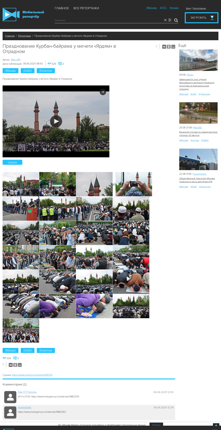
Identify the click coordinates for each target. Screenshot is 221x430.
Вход (188, 8)
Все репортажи (86, 8)
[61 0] (198, 159)
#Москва (151, 7)
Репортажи (24, 35)
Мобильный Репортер (23, 14)
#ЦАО (193, 94)
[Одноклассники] (169, 47)
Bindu (190, 74)
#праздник (45, 70)
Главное (62, 8)
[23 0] (198, 113)
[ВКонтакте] (164, 47)
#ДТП (163, 7)
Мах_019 (15, 59)
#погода (194, 140)
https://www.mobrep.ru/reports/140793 (32, 374)
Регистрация (199, 8)
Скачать (12, 162)
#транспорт (205, 186)
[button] (56, 121)
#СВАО (27, 70)
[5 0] (198, 60)
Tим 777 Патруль (27, 392)
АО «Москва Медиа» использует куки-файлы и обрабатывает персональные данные (102, 425)
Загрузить (198, 17)
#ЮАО (193, 186)
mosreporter (24, 407)
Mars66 (198, 127)
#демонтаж (204, 94)
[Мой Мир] (173, 47)
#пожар (174, 7)
